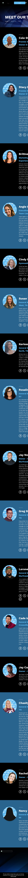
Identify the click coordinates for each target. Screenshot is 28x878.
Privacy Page (13, 876)
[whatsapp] (20, 599)
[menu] (26, 2)
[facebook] (20, 68)
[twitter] (24, 68)
